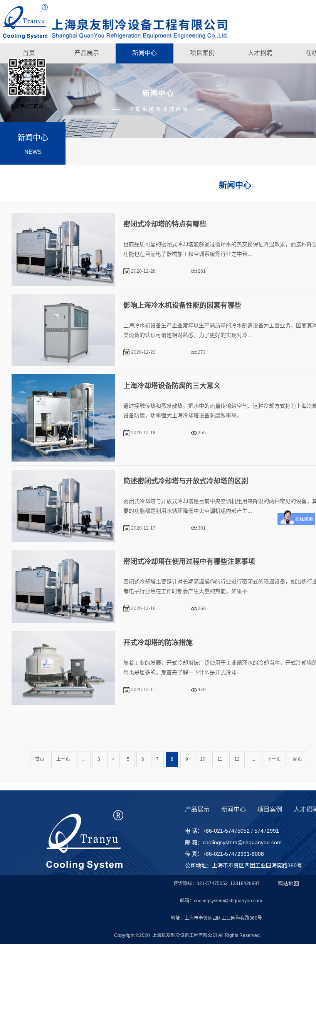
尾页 (297, 759)
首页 (29, 53)
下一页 (274, 759)
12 (237, 759)
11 (219, 759)
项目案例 (202, 53)
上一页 (63, 759)
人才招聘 (260, 53)
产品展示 (86, 53)
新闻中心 (144, 53)
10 (202, 759)
